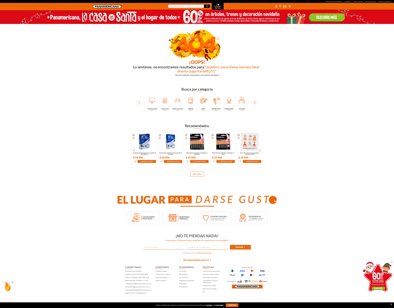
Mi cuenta (182, 271)
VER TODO (197, 174)
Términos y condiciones (384, 1)
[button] (134, 138)
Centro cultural (160, 280)
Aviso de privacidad (209, 289)
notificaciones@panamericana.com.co (138, 290)
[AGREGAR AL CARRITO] (135, 161)
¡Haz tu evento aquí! (370, 1)
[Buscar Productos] (207, 6)
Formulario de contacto (133, 271)
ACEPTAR (232, 305)
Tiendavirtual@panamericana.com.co (138, 284)
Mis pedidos (183, 274)
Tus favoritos (183, 277)
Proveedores (183, 287)
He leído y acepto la (198, 253)
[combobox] (189, 6)
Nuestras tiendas (358, 1)
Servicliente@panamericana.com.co (137, 287)
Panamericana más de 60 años (333, 1)
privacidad (219, 305)
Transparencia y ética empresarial (210, 281)
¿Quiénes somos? (161, 271)
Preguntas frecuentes (186, 280)
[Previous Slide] (139, 102)
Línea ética (182, 284)
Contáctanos (347, 1)
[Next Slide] (255, 102)
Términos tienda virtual (211, 274)
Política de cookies (209, 285)
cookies (209, 305)
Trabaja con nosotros (162, 274)
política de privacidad (204, 253)
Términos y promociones (211, 271)
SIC (204, 292)
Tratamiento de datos (210, 277)
